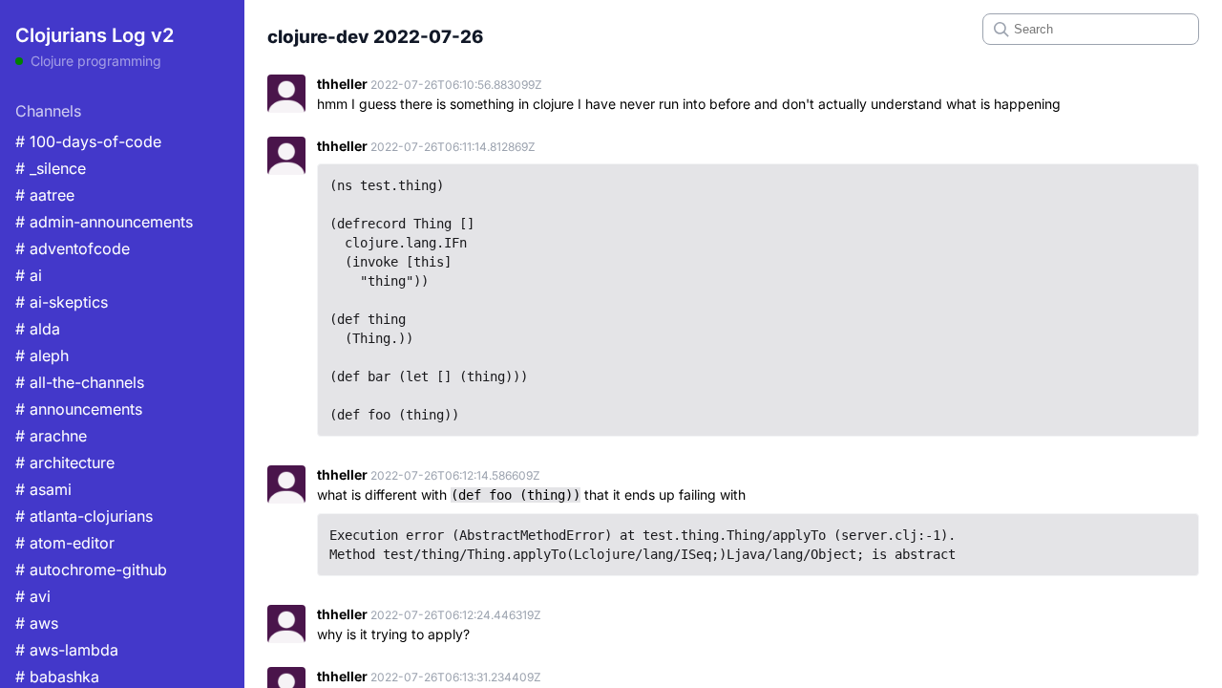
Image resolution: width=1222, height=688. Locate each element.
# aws (36, 623)
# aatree (44, 194)
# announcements (78, 409)
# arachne (51, 435)
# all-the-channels (79, 382)
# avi (33, 596)
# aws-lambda (66, 649)
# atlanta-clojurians (84, 516)
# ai (28, 275)
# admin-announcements (104, 221)
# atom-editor (65, 542)
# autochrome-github (91, 569)
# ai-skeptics (61, 302)
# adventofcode (72, 248)
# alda (37, 328)
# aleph (42, 355)
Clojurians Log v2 (94, 35)
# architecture (65, 462)
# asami (43, 489)
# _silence (50, 168)
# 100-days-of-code (88, 141)
